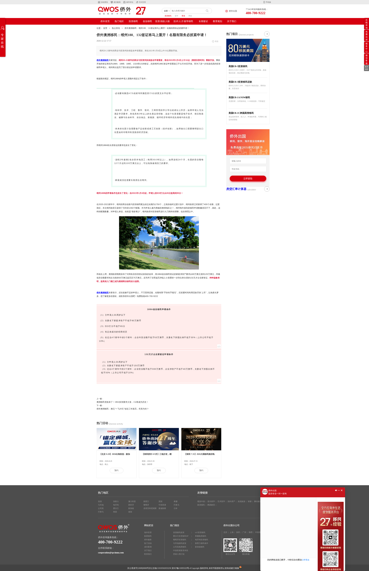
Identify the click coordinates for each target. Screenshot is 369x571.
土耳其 (101, 508)
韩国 (115, 512)
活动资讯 (104, 2)
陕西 (251, 532)
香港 (183, 16)
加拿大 (116, 501)
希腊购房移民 (200, 536)
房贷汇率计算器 (236, 188)
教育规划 (217, 21)
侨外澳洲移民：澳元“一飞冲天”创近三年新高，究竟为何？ (123, 409)
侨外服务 (148, 540)
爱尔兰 (116, 508)
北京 (225, 532)
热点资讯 (116, 28)
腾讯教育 (258, 501)
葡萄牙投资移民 (179, 540)
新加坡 (131, 508)
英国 (160, 501)
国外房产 (231, 501)
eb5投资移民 (200, 532)
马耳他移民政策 (179, 543)
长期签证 (203, 21)
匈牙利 (116, 505)
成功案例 (117, 2)
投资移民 (133, 21)
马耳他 (101, 505)
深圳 (238, 532)
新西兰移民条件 (201, 543)
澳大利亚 (132, 501)
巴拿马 (101, 512)
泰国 (130, 512)
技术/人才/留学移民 (183, 21)
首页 (105, 28)
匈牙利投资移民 (201, 540)
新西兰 (146, 501)
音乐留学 (211, 501)
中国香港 (162, 505)
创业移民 (147, 21)
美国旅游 (241, 501)
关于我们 (231, 21)
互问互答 (142, 2)
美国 (100, 501)
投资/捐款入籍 (162, 21)
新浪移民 (201, 505)
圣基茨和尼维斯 (150, 508)
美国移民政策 (178, 532)
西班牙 (131, 505)
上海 (232, 532)
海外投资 (148, 532)
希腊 (175, 501)
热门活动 (148, 543)
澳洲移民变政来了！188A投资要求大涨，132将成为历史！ (122, 402)
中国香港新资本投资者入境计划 (180, 552)
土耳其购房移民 (179, 547)
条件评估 (129, 2)
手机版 (268, 2)
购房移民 (148, 536)
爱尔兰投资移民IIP (180, 536)
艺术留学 (221, 501)
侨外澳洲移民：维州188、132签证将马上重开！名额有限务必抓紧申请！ (157, 28)
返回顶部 (366, 68)
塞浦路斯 (162, 508)
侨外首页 (105, 21)
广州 (244, 532)
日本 (175, 508)
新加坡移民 (199, 547)
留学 (176, 16)
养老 (190, 16)
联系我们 (148, 554)
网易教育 (211, 505)
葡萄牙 (146, 505)
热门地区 (119, 21)
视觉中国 (201, 501)
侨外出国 (233, 11)
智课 (250, 501)
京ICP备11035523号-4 (181, 568)
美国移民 (168, 16)
